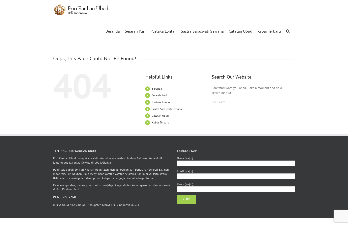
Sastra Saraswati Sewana (167, 109)
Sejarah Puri (159, 95)
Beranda (157, 88)
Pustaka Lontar (161, 102)
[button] (288, 31)
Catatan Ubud (160, 115)
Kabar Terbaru (160, 122)
